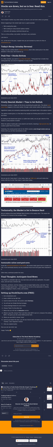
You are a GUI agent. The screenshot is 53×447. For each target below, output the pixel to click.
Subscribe (43, 2)
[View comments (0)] (5, 16)
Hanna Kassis (7, 11)
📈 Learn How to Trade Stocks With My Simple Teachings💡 (19, 387)
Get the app (33, 440)
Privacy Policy (37, 421)
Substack (20, 444)
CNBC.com (33, 178)
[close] (40, 398)
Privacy (27, 437)
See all (4, 413)
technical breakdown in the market (16, 265)
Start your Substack (23, 440)
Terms (31, 437)
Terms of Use (33, 420)
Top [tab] (3, 383)
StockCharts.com (6, 42)
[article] (26, 389)
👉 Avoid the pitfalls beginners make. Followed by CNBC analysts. (16, 388)
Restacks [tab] (10, 365)
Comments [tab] (4, 365)
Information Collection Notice (26, 421)
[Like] (2, 16)
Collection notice (37, 437)
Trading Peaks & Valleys (8, 395)
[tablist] (7, 365)
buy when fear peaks (25, 59)
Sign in (49, 2)
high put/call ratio (44, 124)
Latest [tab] (6, 383)
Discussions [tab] (11, 383)
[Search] (50, 383)
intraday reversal (23, 49)
